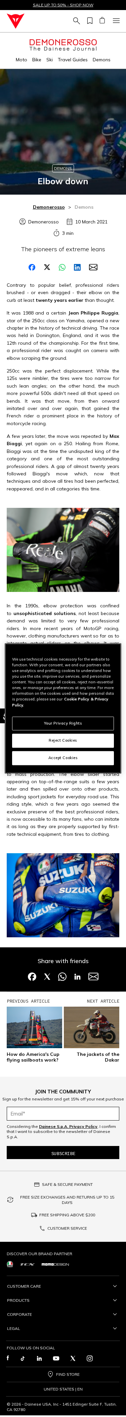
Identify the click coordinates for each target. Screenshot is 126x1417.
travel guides (73, 59)
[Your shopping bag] (102, 21)
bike (36, 59)
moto (21, 59)
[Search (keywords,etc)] (76, 21)
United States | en (63, 1389)
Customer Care (24, 1286)
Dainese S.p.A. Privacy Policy (68, 1126)
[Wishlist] (89, 21)
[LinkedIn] (39, 1358)
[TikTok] (22, 1358)
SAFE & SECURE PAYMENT (67, 1184)
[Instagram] (89, 1358)
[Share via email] (93, 267)
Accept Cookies (63, 758)
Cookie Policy (76, 699)
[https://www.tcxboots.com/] (27, 1264)
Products (18, 1300)
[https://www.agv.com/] (10, 1264)
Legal (13, 1328)
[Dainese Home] (16, 21)
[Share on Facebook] (32, 267)
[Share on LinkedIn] (77, 267)
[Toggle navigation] (115, 21)
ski (49, 59)
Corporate (19, 1314)
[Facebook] (8, 1358)
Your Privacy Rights (63, 723)
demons (102, 59)
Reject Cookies (63, 740)
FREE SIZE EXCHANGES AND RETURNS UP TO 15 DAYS (67, 1200)
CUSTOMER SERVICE (67, 1228)
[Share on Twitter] (47, 267)
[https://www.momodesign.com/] (55, 1264)
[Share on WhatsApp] (62, 267)
